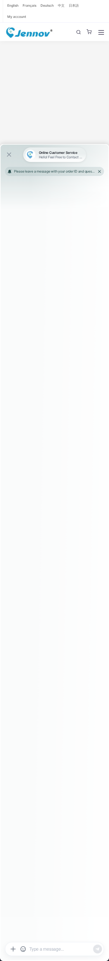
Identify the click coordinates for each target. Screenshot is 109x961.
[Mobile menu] (101, 32)
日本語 (74, 5)
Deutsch (47, 5)
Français (29, 5)
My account (16, 17)
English (12, 5)
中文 (61, 5)
